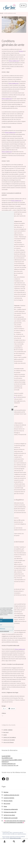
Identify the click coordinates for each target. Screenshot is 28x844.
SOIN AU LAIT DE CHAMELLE (9, 737)
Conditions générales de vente (11, 795)
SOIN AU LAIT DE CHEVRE (9, 740)
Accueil (1, 13)
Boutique (6, 792)
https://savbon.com (14, 60)
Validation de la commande (10, 818)
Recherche (14, 841)
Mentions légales (8, 800)
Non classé (5, 732)
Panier (5, 806)
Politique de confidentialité (11, 809)
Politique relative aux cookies (15, 838)
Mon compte (7, 803)
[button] (12, 409)
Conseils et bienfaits (9, 798)
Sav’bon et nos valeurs (9, 815)
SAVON (5, 735)
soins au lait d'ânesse (8, 742)
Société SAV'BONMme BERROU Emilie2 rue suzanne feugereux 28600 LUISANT (12, 758)
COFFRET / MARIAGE (7, 730)
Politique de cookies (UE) (10, 812)
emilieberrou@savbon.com (9, 763)
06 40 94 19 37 (5, 761)
